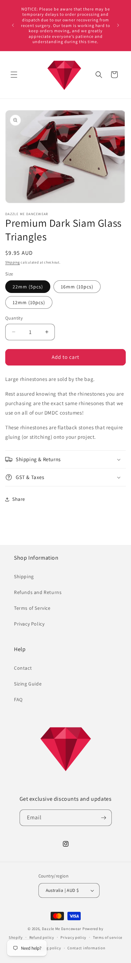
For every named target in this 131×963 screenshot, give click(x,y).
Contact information (86, 947)
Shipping (12, 262)
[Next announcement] (118, 25)
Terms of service (107, 937)
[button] (14, 74)
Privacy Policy (29, 624)
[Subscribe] (103, 818)
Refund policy (41, 937)
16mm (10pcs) (77, 287)
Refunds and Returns (37, 592)
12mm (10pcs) (29, 302)
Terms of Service (32, 608)
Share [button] (18, 499)
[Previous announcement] (13, 25)
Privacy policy (73, 937)
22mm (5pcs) (28, 287)
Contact (23, 668)
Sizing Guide (28, 684)
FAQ (18, 699)
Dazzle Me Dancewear (61, 928)
